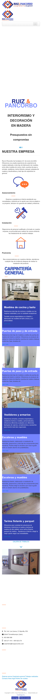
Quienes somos (7, 676)
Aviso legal (11, 678)
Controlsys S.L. (21, 695)
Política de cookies (22, 678)
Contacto (5, 678)
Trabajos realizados (31, 676)
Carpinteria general (19, 676)
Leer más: (7, 324)
